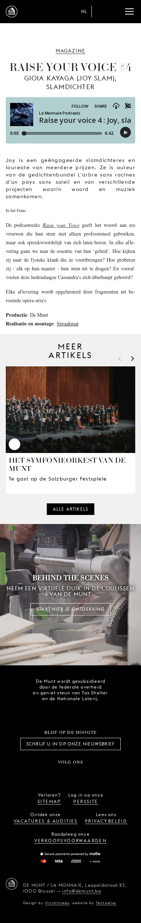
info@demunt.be (81, 891)
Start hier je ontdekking (70, 609)
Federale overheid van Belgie (45, 711)
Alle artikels (71, 509)
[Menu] (129, 11)
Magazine (71, 51)
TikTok (62, 773)
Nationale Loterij (85, 711)
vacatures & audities (46, 821)
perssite (85, 801)
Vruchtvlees (57, 903)
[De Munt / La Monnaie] (11, 884)
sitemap (49, 801)
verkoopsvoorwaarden (70, 840)
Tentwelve (106, 903)
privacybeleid (106, 821)
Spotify (94, 773)
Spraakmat (67, 323)
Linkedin (110, 773)
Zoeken (115, 11)
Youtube (78, 773)
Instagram (46, 773)
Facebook (30, 773)
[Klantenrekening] (100, 11)
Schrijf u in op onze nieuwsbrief (70, 744)
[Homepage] (11, 11)
